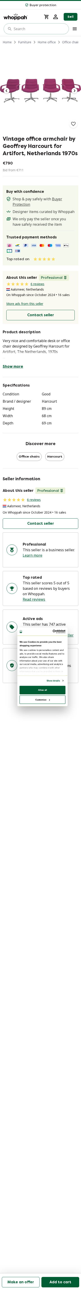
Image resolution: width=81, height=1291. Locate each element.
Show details (53, 680)
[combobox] (39, 29)
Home (7, 42)
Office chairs (71, 42)
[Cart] (46, 17)
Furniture (24, 42)
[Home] (21, 17)
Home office (47, 42)
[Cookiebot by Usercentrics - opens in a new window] (53, 631)
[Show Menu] (74, 29)
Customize (40, 699)
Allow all (42, 689)
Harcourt (54, 456)
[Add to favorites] (73, 124)
